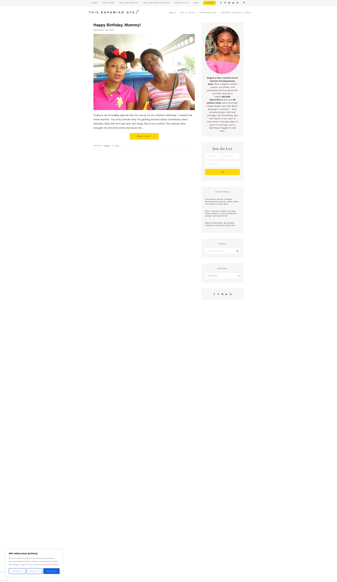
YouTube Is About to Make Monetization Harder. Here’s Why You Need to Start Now (222, 201)
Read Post (144, 136)
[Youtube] (226, 294)
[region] (34, 563)
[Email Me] (231, 294)
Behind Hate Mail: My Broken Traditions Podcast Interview (220, 224)
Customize (17, 571)
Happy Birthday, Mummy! (117, 25)
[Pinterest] (218, 294)
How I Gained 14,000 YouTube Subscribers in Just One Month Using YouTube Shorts (221, 213)
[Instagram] (222, 294)
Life (117, 145)
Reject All (34, 571)
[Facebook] (214, 294)
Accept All (51, 571)
